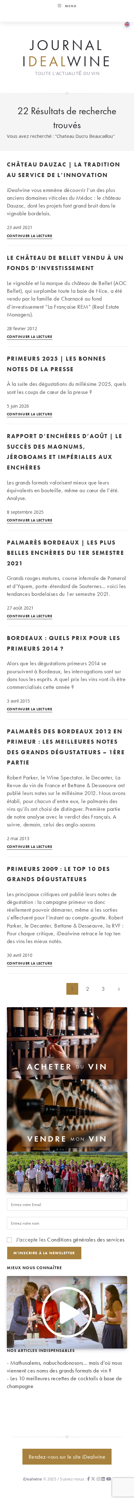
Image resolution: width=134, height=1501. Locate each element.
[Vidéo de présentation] (67, 1311)
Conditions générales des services (86, 1239)
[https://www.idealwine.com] (67, 1042)
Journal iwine (67, 53)
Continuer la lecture (29, 236)
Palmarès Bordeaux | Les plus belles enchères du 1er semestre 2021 (65, 553)
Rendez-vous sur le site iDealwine (67, 1456)
